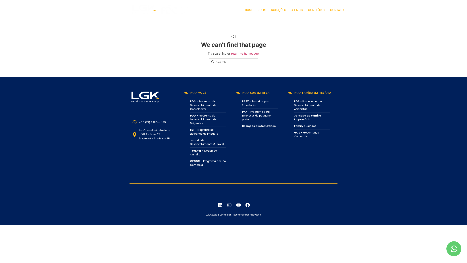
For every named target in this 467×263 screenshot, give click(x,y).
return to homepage (245, 53)
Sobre (262, 10)
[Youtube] (238, 204)
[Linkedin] (220, 204)
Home (249, 10)
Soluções (278, 10)
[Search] (213, 62)
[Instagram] (229, 204)
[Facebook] (247, 204)
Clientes (297, 10)
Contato (337, 10)
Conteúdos (316, 10)
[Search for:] (233, 62)
